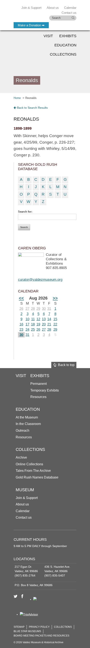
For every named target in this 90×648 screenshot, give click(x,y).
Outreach (22, 430)
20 (44, 324)
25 (33, 330)
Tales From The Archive (33, 470)
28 (33, 309)
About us (22, 504)
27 (27, 309)
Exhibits (67, 36)
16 (21, 324)
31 (49, 309)
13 (44, 319)
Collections (63, 54)
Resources (38, 397)
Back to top (65, 365)
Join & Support (27, 498)
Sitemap (19, 626)
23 (21, 330)
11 (33, 319)
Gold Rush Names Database (37, 477)
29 (38, 309)
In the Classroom (28, 424)
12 (38, 319)
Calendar (70, 7)
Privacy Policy (39, 626)
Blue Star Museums (27, 631)
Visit (48, 36)
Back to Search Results (32, 107)
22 (55, 324)
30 (44, 309)
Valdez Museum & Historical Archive (41, 12)
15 (55, 319)
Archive (21, 457)
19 (38, 324)
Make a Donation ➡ (31, 25)
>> (55, 298)
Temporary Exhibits (44, 390)
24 (27, 330)
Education (65, 45)
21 (49, 324)
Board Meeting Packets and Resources (41, 635)
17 (27, 324)
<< (21, 298)
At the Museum (27, 417)
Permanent (38, 383)
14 (49, 319)
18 (33, 324)
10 (27, 319)
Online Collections (29, 464)
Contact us (24, 517)
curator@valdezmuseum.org (40, 280)
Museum (25, 489)
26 (21, 309)
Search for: (25, 211)
